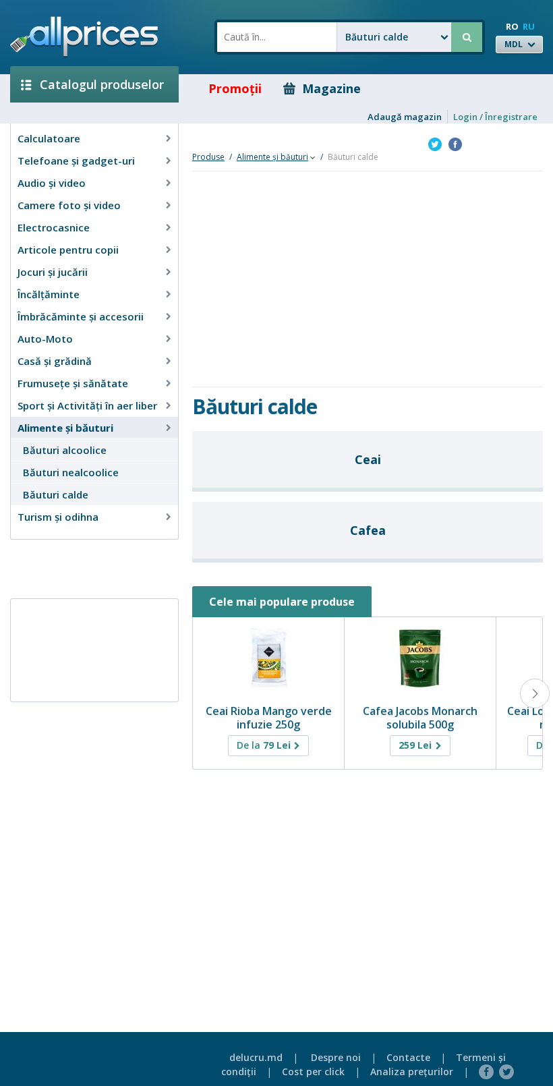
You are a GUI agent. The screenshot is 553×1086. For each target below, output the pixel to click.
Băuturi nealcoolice (71, 472)
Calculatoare (49, 138)
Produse (208, 157)
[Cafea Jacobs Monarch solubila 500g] (420, 658)
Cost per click (313, 1071)
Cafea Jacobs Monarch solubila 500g (420, 718)
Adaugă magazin (405, 117)
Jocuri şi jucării (53, 272)
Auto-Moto (45, 338)
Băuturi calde (55, 494)
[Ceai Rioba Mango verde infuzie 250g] (268, 658)
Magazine (331, 88)
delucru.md (256, 1057)
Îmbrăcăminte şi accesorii (81, 316)
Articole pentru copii (68, 249)
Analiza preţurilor (411, 1071)
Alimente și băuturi (65, 427)
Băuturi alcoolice (65, 450)
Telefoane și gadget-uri (76, 160)
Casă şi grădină (55, 361)
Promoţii (235, 88)
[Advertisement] (89, 568)
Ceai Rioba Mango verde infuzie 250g (269, 718)
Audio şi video (52, 183)
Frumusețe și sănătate (73, 383)
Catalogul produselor (102, 84)
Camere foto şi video (69, 205)
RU (529, 26)
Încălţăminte (49, 294)
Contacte (408, 1057)
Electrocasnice (54, 227)
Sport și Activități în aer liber (87, 405)
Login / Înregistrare (495, 117)
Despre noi (336, 1057)
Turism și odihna (58, 516)
